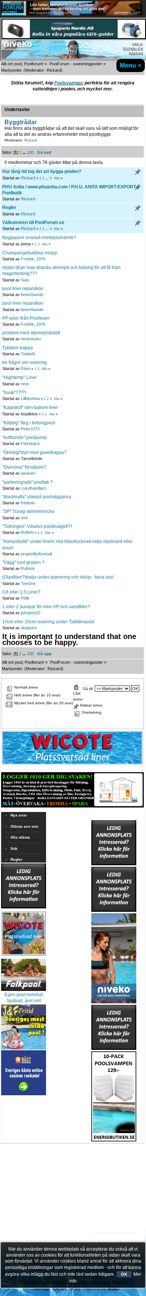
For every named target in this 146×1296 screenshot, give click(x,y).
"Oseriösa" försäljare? (24, 467)
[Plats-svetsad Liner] (23, 956)
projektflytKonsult (36, 554)
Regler (9, 207)
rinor (25, 384)
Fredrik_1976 (33, 259)
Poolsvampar (68, 83)
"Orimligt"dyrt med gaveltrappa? (34, 452)
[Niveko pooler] (113, 956)
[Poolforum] (13, 14)
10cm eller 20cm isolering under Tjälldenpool (48, 621)
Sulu (25, 280)
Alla (57, 178)
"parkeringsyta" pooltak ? (27, 482)
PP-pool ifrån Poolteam (25, 318)
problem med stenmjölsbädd (31, 332)
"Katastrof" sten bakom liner (30, 407)
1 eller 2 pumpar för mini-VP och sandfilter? (46, 606)
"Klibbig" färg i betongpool (28, 422)
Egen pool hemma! (23, 994)
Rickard (54, 70)
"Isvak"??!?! (14, 392)
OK (124, 1274)
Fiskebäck (30, 443)
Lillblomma (30, 398)
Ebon (25, 368)
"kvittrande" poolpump (24, 437)
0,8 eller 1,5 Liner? (21, 592)
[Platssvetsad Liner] (72, 764)
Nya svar (18, 815)
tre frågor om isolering (24, 362)
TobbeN (28, 354)
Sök (14, 848)
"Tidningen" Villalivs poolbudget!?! (37, 526)
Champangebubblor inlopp (29, 253)
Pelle (25, 598)
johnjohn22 (30, 612)
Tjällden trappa (17, 347)
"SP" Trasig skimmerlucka (28, 511)
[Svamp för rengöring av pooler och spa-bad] (113, 1095)
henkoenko (31, 339)
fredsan (28, 503)
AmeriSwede (32, 294)
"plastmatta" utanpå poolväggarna (36, 496)
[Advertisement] (113, 1164)
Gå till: (88, 689)
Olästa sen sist (24, 826)
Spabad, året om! (23, 1000)
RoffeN (27, 532)
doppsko (29, 627)
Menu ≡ (131, 65)
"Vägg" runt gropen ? (23, 562)
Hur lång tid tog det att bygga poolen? (41, 171)
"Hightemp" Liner (19, 377)
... (24, 152)
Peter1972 (30, 429)
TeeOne (28, 583)
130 (30, 152)
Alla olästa (20, 837)
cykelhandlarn (33, 488)
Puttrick (28, 568)
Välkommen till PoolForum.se (33, 222)
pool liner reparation (22, 288)
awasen (28, 473)
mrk (24, 518)
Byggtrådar (20, 122)
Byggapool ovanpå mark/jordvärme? (39, 237)
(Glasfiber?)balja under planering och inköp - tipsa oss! (58, 577)
